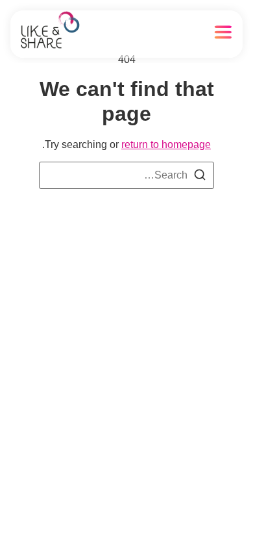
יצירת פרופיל (153, 34)
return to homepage (166, 144)
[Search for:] (126, 175)
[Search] (200, 177)
